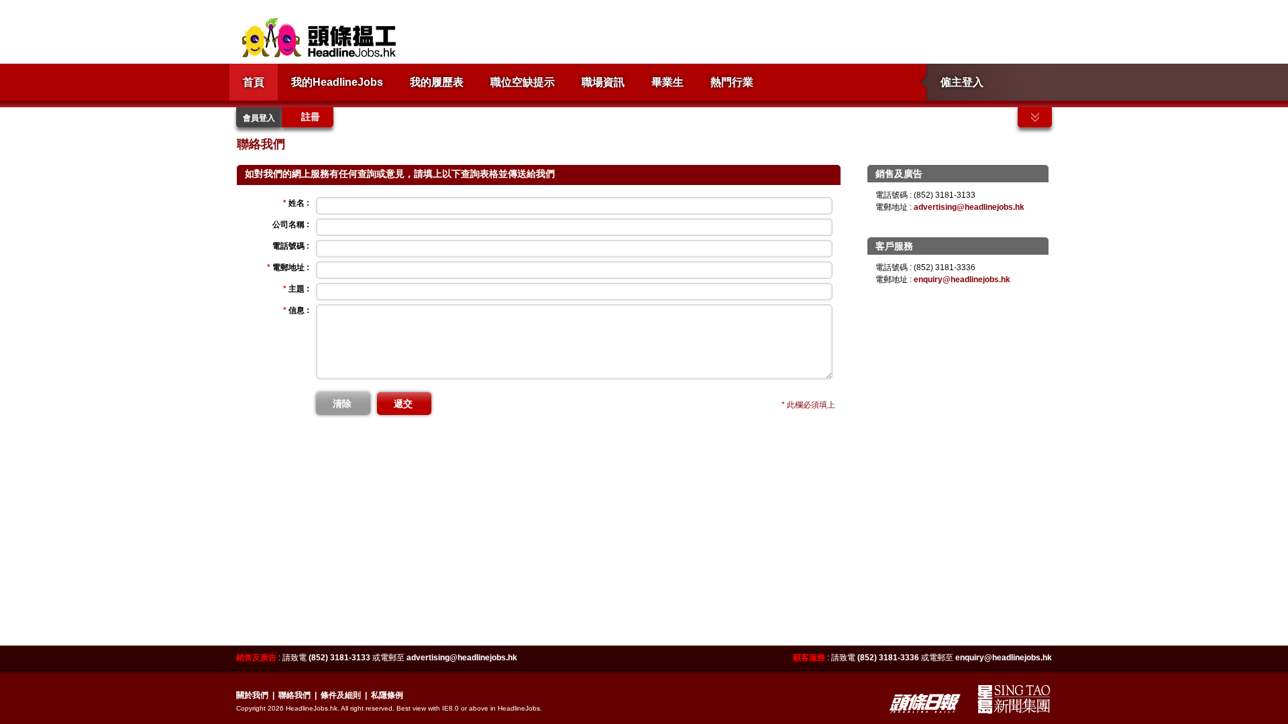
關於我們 (252, 695)
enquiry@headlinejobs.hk (962, 279)
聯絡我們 (294, 695)
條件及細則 (341, 695)
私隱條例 (387, 695)
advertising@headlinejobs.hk (969, 207)
